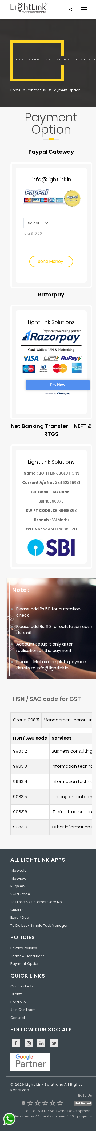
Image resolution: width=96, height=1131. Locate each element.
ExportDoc (19, 917)
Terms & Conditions (27, 955)
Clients (16, 994)
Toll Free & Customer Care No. (36, 901)
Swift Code (20, 894)
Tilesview (18, 878)
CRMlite (17, 909)
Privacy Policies (23, 947)
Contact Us (36, 90)
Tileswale (18, 870)
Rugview (17, 886)
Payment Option (24, 963)
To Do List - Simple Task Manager (39, 925)
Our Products (22, 986)
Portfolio (18, 1002)
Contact (17, 1017)
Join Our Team (23, 1009)
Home (15, 90)
